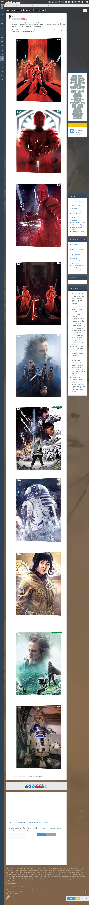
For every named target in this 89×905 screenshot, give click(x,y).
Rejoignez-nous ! (41, 890)
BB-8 (76, 875)
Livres (81, 90)
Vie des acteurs (77, 117)
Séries (74, 105)
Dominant (74, 370)
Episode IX (74, 81)
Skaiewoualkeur (37, 822)
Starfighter (77, 108)
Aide (78, 898)
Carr (81, 371)
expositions (64, 877)
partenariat (11, 883)
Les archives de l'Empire (78, 270)
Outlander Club (76, 293)
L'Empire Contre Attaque (50, 872)
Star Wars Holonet (12, 886)
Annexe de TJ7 (75, 258)
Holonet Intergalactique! (78, 249)
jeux (34, 877)
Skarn (26, 822)
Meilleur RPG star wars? (78, 231)
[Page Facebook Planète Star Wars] (59, 2)
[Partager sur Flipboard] (39, 786)
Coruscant (81, 364)
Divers (80, 75)
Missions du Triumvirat (77, 252)
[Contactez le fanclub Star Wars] (79, 2)
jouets (31, 877)
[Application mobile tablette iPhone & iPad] (52, 2)
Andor (74, 75)
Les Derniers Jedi (82, 879)
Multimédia (78, 94)
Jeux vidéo (75, 90)
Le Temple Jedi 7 (76, 244)
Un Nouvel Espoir (30, 872)
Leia (39, 875)
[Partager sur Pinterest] (36, 786)
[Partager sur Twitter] (33, 786)
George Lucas (62, 868)
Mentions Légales (15, 890)
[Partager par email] (45, 786)
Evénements (74, 86)
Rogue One (77, 101)
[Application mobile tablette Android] (56, 2)
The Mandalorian (77, 114)
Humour (73, 88)
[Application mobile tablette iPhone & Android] (49, 2)
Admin (30, 776)
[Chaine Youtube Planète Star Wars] (69, 2)
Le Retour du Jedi (70, 872)
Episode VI (73, 83)
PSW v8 (8, 890)
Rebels (81, 99)
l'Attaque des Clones (68, 870)
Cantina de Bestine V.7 (77, 261)
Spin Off (80, 106)
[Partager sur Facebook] (26, 786)
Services (80, 105)
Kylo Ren (63, 875)
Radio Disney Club (22, 886)
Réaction (35, 776)
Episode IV (81, 79)
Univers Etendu (77, 116)
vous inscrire (56, 828)
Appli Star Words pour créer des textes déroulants (77, 206)
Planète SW (77, 97)
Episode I (73, 77)
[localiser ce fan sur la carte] (26, 19)
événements (74, 877)
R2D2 (72, 875)
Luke (35, 875)
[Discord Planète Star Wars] (72, 2)
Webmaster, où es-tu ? (77, 211)
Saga (83, 103)
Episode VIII (77, 85)
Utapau (74, 379)
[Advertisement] (36, 806)
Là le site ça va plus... (77, 213)
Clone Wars (55, 877)
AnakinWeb (30, 868)
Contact (34, 890)
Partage (71, 898)
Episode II (81, 77)
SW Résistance (77, 110)
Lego (37, 877)
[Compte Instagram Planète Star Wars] (62, 2)
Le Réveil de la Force (40, 870)
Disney (72, 868)
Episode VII (81, 83)
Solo (74, 106)
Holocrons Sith (75, 263)
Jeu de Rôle (81, 88)
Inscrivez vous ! (51, 835)
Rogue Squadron (75, 103)
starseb (14, 16)
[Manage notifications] (85, 892)
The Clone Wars (77, 112)
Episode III (73, 79)
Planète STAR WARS (13, 2)
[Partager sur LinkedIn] (42, 786)
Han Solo (43, 875)
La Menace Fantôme (19, 870)
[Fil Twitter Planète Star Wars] (66, 2)
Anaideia (47, 822)
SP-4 (73, 346)
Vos (78, 295)
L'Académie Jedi (76, 247)
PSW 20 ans (75, 99)
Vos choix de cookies (26, 890)
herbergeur (74, 220)
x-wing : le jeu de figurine (78, 225)
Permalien (40, 776)
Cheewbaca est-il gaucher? (78, 222)
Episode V (81, 81)
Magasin (73, 92)
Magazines (81, 92)
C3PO (68, 875)
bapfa (43, 822)
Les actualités (15, 822)
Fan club (82, 86)
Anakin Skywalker (28, 875)
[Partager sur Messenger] (29, 786)
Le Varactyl (74, 377)
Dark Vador (56, 875)
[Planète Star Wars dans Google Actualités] (75, 2)
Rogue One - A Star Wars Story (27, 879)
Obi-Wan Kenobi (78, 96)
